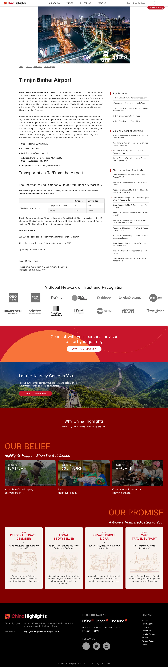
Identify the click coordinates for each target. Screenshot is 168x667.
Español (108, 627)
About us (145, 620)
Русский (86, 631)
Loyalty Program (148, 634)
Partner (144, 637)
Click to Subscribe (35, 393)
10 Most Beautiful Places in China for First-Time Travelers (130, 136)
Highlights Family (93, 615)
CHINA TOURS (54, 3)
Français (97, 627)
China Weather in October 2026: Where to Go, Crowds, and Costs (130, 244)
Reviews (145, 627)
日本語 (97, 631)
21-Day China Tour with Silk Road (126, 116)
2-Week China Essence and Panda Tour (129, 103)
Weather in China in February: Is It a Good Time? (130, 183)
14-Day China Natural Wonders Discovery (130, 98)
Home (21, 67)
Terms (144, 644)
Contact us (146, 630)
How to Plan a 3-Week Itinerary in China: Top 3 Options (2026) (129, 159)
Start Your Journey (156, 8)
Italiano (119, 627)
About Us (102, 3)
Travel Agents (147, 624)
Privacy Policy (147, 641)
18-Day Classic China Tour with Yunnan (129, 121)
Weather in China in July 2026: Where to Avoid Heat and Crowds (129, 221)
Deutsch (85, 627)
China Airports (49, 67)
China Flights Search (34, 67)
